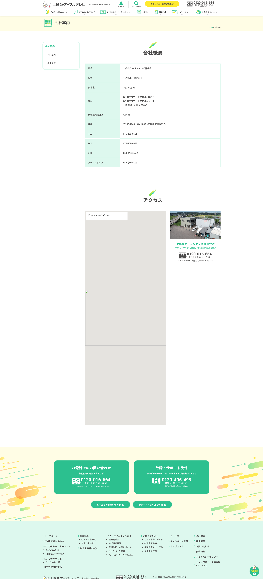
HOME (211, 27)
